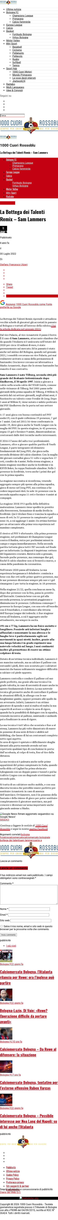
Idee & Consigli (14, 90)
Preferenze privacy (15, 1182)
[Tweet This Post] (32, 272)
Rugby (15, 59)
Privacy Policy (12, 1178)
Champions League (22, 15)
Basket (10, 31)
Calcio (9, 28)
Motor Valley (13, 40)
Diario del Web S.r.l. (10, 1192)
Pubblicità (11, 1167)
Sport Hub (11, 68)
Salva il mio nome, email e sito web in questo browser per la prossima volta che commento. (26, 928)
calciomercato (16, 837)
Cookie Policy (12, 1175)
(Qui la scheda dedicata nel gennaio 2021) (28, 327)
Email (4, 914)
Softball (16, 62)
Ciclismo (17, 50)
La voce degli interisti (24, 78)
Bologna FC (12, 12)
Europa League (14, 25)
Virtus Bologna (20, 37)
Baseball (17, 46)
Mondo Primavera (22, 74)
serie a (38, 840)
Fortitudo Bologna (22, 34)
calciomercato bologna (36, 837)
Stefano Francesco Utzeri (14, 264)
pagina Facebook (38, 829)
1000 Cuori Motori (22, 71)
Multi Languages (15, 87)
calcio (5, 837)
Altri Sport (11, 43)
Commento (6, 883)
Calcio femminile (21, 21)
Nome (4, 909)
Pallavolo (17, 56)
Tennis (15, 65)
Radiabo (10, 84)
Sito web (5, 920)
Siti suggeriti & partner (17, 1186)
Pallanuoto (18, 53)
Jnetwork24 (18, 81)
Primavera (17, 18)
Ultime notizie (13, 9)
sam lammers (27, 840)
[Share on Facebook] (32, 270)
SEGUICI (4, 819)
